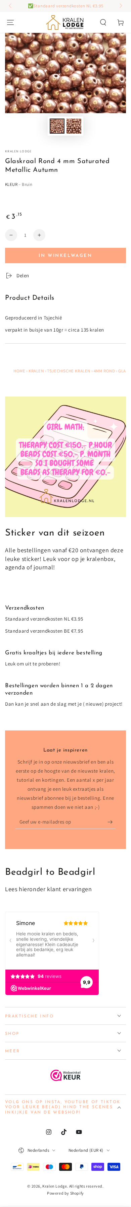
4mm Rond (104, 371)
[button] (103, 22)
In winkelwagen (65, 256)
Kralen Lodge (18, 151)
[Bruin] (11, 197)
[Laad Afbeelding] (57, 126)
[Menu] (10, 22)
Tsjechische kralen (68, 371)
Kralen (36, 371)
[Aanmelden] (111, 822)
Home (19, 371)
